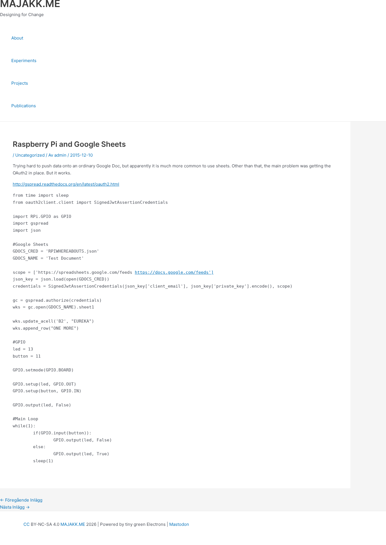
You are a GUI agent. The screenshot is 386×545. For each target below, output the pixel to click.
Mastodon (179, 524)
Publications (23, 105)
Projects (19, 83)
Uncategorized (30, 155)
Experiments (23, 60)
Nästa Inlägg (15, 507)
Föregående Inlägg (21, 500)
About (17, 38)
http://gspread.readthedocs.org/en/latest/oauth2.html (66, 184)
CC (26, 524)
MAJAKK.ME (72, 524)
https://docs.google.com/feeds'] (174, 272)
